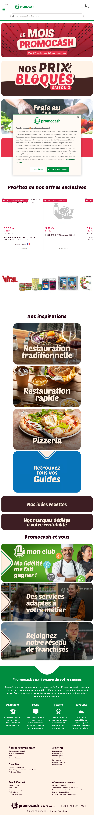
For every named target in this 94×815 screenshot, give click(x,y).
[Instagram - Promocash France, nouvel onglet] (70, 805)
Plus (6, 4)
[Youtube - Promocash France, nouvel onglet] (64, 805)
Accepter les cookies (57, 169)
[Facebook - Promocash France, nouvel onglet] (58, 805)
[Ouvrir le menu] (3, 9)
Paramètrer (37, 169)
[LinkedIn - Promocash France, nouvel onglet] (82, 805)
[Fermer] (78, 117)
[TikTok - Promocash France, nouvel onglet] (76, 805)
